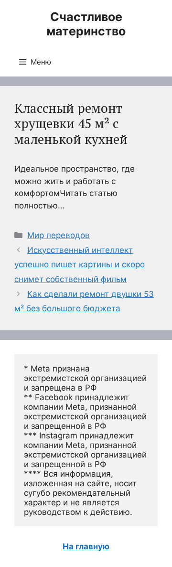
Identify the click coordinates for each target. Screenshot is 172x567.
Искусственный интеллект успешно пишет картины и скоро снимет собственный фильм (79, 264)
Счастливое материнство (86, 24)
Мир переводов (58, 235)
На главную (86, 546)
